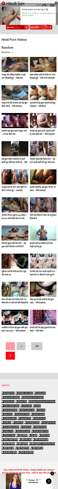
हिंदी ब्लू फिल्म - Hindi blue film (43, 444)
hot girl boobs (49, 422)
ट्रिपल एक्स (45, 435)
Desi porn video (23, 414)
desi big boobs (10, 410)
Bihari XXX (22, 401)
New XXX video (23, 431)
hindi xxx (7, 422)
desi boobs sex (28, 410)
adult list (6, 385)
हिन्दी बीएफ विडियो (10, 452)
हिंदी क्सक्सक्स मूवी (41, 439)
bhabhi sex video (25, 393)
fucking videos (10, 418)
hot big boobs (33, 422)
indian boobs (41, 427)
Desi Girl (41, 410)
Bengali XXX (9, 393)
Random (6, 52)
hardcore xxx (40, 418)
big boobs (41, 393)
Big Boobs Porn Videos (33, 397)
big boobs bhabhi (12, 397)
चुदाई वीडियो (23, 435)
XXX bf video (9, 435)
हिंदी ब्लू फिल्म (23, 444)
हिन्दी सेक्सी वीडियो (27, 452)
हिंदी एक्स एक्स (26, 439)
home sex (19, 422)
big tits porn (9, 401)
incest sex (27, 427)
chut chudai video (11, 406)
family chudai (39, 414)
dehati (38, 406)
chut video (27, 406)
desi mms (8, 414)
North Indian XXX (41, 431)
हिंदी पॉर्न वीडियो (9, 444)
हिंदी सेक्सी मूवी (38, 448)
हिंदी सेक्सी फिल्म (23, 448)
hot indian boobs (11, 427)
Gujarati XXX (25, 418)
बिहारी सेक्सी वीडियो (11, 439)
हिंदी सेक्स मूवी (9, 448)
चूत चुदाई (34, 435)
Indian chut (9, 431)
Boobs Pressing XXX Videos (42, 401)
